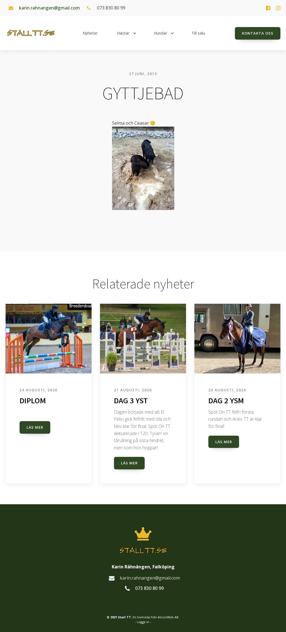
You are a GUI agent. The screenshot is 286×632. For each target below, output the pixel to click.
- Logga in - (143, 622)
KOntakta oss (257, 33)
